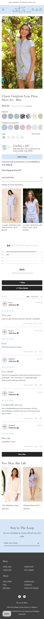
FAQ (4, 585)
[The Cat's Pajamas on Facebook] (19, 596)
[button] (33, 9)
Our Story (7, 582)
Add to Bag (22, 157)
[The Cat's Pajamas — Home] (22, 9)
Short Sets (28, 567)
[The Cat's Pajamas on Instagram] (24, 596)
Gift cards (29, 570)
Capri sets (7, 570)
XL (22, 137)
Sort (28, 296)
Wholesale (29, 582)
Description (8, 177)
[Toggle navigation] (3, 9)
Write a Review (26, 289)
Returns (6, 588)
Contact (28, 585)
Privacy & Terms (22, 603)
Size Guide (36, 134)
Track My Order (31, 588)
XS (4, 137)
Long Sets (7, 567)
